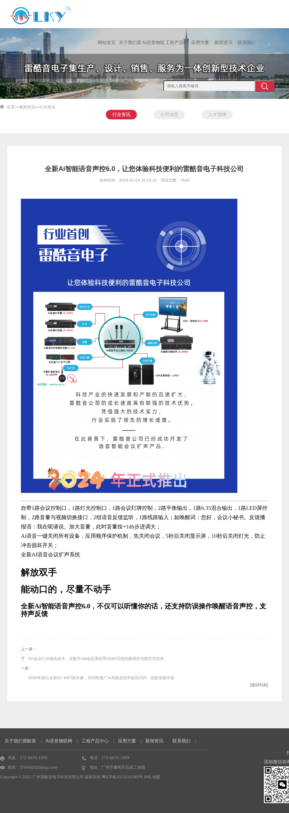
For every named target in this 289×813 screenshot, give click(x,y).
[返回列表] (259, 685)
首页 (11, 107)
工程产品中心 (176, 48)
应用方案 (200, 42)
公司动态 (169, 114)
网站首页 (107, 42)
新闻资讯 (223, 42)
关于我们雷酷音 (130, 48)
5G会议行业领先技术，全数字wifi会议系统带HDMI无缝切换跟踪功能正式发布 (96, 658)
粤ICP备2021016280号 (122, 777)
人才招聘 (217, 114)
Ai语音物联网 (153, 48)
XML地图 (152, 777)
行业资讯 (47, 107)
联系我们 (247, 42)
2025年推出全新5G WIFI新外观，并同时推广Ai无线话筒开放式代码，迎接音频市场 (101, 678)
